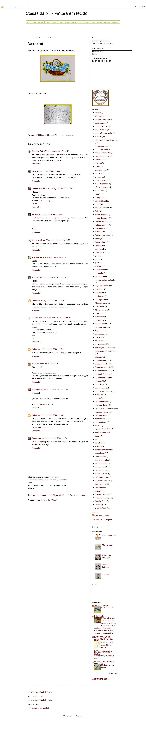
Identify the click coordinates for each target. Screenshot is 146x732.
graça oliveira (38, 257)
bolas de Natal (101, 129)
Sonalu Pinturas (101, 605)
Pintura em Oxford (83, 22)
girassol (98, 266)
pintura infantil (101, 374)
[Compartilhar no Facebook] (71, 135)
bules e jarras (100, 149)
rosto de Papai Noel (103, 429)
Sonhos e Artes (38, 150)
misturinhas (100, 306)
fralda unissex (100, 228)
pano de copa (100, 323)
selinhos (98, 446)
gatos (97, 255)
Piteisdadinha (100, 615)
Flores (61, 22)
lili (33, 363)
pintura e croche (101, 363)
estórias (98, 194)
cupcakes (98, 173)
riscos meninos (101, 418)
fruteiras (98, 245)
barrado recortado (102, 119)
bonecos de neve (101, 146)
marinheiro (99, 296)
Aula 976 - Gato (107, 607)
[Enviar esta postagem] (62, 135)
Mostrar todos (113, 673)
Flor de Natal (100, 200)
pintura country (101, 360)
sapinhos (98, 442)
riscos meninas (101, 415)
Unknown (36, 300)
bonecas (98, 136)
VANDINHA (37, 277)
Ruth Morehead (101, 432)
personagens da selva (103, 347)
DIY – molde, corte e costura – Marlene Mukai (103, 652)
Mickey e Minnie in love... (107, 666)
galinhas (98, 249)
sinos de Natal (100, 456)
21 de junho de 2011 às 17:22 (52, 349)
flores (97, 204)
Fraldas (48, 22)
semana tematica (102, 449)
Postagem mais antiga (78, 495)
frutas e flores (100, 242)
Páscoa (98, 337)
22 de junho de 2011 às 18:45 (52, 415)
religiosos (99, 394)
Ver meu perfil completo (102, 519)
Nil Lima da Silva (101, 515)
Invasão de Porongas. (106, 556)
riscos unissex (100, 422)
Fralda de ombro (101, 218)
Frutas (54, 22)
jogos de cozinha (102, 285)
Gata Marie (99, 252)
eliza (34, 171)
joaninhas (99, 276)
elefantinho (99, 190)
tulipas (97, 490)
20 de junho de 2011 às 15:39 (55, 277)
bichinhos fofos (101, 126)
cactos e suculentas (103, 152)
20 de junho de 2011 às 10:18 (57, 151)
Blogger (79, 716)
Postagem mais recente (37, 495)
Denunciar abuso (101, 678)
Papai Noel (99, 330)
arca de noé (99, 116)
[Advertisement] (20, 2)
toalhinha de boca (102, 477)
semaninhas (100, 453)
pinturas (98, 381)
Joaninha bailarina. (106, 565)
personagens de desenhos (105, 351)
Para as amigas (101, 333)
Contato (99, 22)
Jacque (35, 214)
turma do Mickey (102, 497)
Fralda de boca (101, 214)
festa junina (99, 197)
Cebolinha (99, 159)
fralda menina (100, 221)
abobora (98, 112)
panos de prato (101, 327)
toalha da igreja (101, 460)
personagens (100, 344)
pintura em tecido (102, 370)
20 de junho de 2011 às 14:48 (63, 188)
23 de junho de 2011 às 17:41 (56, 438)
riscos (93, 22)
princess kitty (37, 389)
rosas (97, 425)
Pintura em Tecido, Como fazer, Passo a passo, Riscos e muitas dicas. (103, 638)
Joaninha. (106, 574)
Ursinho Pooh (100, 501)
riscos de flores (101, 405)
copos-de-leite (101, 170)
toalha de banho (101, 463)
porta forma (100, 384)
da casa (98, 176)
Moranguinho (100, 309)
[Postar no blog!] (68, 135)
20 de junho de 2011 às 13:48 (48, 171)
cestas (97, 163)
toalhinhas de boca (102, 480)
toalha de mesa (101, 470)
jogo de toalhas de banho (105, 280)
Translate (109, 43)
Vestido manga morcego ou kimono (104, 656)
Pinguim (98, 356)
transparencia (100, 484)
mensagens (99, 299)
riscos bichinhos (101, 401)
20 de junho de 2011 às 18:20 (52, 300)
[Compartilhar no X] (70, 135)
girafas (97, 262)
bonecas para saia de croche (106, 140)
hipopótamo (100, 269)
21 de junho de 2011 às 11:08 (59, 317)
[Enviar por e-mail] (66, 135)
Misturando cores (109, 535)
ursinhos (98, 504)
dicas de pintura (101, 183)
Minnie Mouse (101, 302)
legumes (98, 292)
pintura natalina (101, 377)
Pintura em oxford (102, 367)
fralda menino (100, 225)
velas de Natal (100, 508)
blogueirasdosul (38, 239)
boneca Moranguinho (103, 133)
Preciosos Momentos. (103, 391)
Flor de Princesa (39, 317)
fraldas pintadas (101, 235)
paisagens (99, 320)
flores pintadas (101, 207)
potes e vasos (100, 387)
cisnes (97, 166)
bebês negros (100, 122)
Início (28, 22)
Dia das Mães (100, 180)
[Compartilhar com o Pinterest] (73, 135)
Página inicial (58, 495)
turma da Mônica (102, 494)
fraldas (98, 231)
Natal (34, 22)
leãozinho (99, 289)
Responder (36, 163)
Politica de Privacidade (111, 22)
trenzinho (99, 487)
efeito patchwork (102, 187)
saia (96, 439)
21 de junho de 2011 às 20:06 (47, 363)
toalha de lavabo (101, 466)
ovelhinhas (99, 316)
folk (96, 211)
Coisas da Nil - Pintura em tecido (56, 13)
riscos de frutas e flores (104, 408)
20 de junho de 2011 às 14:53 (58, 240)
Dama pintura (38, 438)
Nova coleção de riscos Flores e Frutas (107, 644)
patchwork (99, 340)
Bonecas (40, 22)
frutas (97, 238)
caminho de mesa (102, 156)
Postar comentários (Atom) (46, 500)
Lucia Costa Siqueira (41, 188)
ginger (97, 259)
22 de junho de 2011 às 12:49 (56, 389)
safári (97, 435)
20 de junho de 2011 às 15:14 (56, 257)
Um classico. (107, 545)
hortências (99, 273)
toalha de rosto (101, 473)
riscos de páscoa (101, 411)
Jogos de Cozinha (70, 22)
